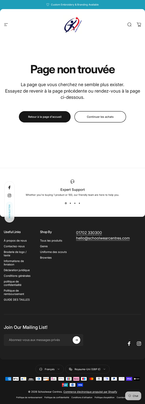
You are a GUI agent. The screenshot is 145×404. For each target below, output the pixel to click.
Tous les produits (51, 240)
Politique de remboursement (14, 292)
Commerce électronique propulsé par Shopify (90, 391)
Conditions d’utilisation (81, 397)
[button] (9, 211)
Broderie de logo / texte (15, 253)
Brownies (46, 257)
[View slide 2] (70, 203)
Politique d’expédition (104, 397)
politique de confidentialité (12, 283)
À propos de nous (15, 240)
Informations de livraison (14, 262)
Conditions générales (17, 275)
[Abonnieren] (76, 340)
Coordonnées (123, 397)
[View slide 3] (74, 203)
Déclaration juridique (17, 270)
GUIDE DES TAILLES (17, 299)
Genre (44, 246)
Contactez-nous (14, 246)
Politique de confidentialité (56, 397)
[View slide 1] (65, 203)
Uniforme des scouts (53, 251)
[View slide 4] (79, 203)
